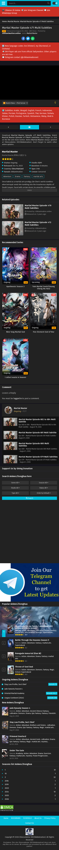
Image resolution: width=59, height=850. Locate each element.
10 (6, 773)
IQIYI (40, 163)
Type (15, 493)
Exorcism (47, 753)
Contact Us (29, 823)
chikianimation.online (11, 33)
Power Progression (40, 756)
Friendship (53, 713)
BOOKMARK (15, 818)
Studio (14, 488)
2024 (7, 792)
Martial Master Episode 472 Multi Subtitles (38, 223)
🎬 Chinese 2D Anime (11, 10)
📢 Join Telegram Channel (32, 10)
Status (42, 488)
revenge (39, 632)
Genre (14, 483)
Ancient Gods (35, 739)
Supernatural (47, 632)
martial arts (38, 176)
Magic (52, 670)
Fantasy (27, 176)
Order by (43, 493)
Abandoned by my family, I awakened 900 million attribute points (34, 627)
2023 (7, 788)
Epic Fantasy (36, 713)
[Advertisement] (29, 532)
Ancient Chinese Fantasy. (39, 711)
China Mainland (17, 169)
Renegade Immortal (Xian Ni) (28, 653)
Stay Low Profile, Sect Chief (22, 722)
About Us (38, 818)
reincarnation (30, 632)
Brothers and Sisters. (38, 725)
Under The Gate (17, 750)
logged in (17, 398)
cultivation (40, 630)
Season (43, 483)
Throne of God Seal (24, 667)
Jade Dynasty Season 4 (20, 708)
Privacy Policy (49, 818)
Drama (17, 176)
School (17, 672)
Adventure (7, 176)
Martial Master (32, 33)
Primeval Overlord (18, 736)
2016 (7, 781)
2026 (7, 799)
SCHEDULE (27, 818)
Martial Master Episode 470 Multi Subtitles (38, 206)
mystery (44, 742)
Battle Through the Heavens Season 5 (32, 640)
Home (6, 818)
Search (30, 498)
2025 (7, 795)
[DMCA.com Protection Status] (7, 811)
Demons (39, 670)
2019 (7, 784)
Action (24, 630)
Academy (19, 753)
